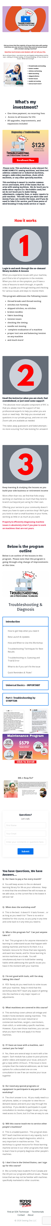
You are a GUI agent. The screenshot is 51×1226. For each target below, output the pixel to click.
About (30, 1215)
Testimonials (38, 1211)
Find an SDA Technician (18, 1211)
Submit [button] (26, 851)
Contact (21, 1215)
